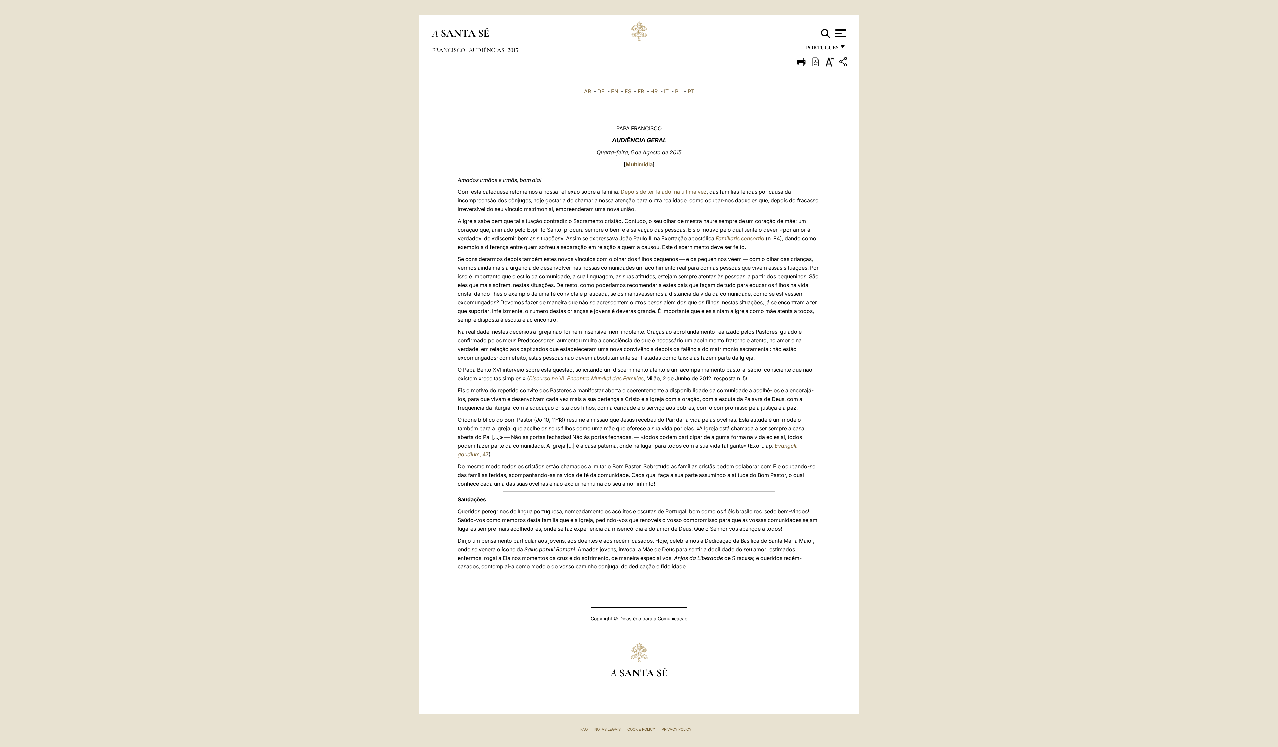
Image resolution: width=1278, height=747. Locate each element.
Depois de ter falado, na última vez (664, 191)
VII (586, 378)
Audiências (487, 50)
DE (601, 91)
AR (587, 91)
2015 (513, 50)
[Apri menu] (839, 33)
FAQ (584, 729)
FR (641, 91)
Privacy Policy (676, 729)
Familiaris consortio (740, 238)
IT (666, 91)
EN (614, 91)
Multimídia (639, 164)
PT (691, 91)
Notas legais (607, 729)
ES (628, 91)
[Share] (844, 63)
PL (678, 91)
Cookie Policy (641, 729)
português (822, 49)
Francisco (449, 50)
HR (654, 91)
